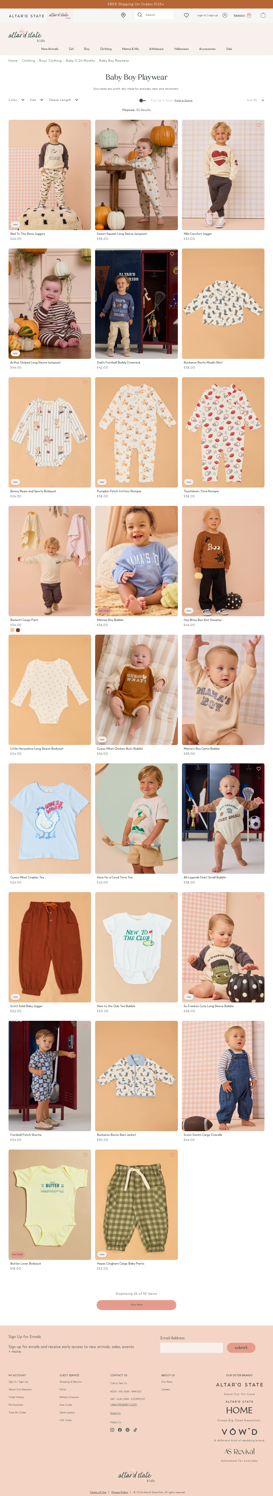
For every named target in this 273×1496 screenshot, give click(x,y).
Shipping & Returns (71, 1381)
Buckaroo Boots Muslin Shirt (203, 362)
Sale (229, 49)
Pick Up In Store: (162, 100)
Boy (86, 49)
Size (33, 100)
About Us (168, 1375)
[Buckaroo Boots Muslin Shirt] (223, 303)
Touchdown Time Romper (201, 491)
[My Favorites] (85, 125)
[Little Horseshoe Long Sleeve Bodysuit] (50, 690)
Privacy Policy (120, 1492)
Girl (71, 49)
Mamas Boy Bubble (110, 620)
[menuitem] (49, 48)
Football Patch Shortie (26, 1135)
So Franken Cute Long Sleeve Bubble (209, 1006)
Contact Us (118, 1375)
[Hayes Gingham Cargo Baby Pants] (136, 1205)
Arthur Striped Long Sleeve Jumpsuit (35, 362)
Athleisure (156, 49)
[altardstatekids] (59, 15)
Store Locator (67, 1412)
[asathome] (239, 1407)
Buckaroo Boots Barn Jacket (116, 1135)
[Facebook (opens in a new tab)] (119, 1429)
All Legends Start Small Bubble (205, 877)
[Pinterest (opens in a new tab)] (127, 1429)
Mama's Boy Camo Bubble (202, 749)
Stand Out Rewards (20, 1389)
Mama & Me (130, 49)
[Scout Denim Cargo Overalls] (223, 1076)
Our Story (167, 1381)
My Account (17, 1375)
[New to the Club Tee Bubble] (136, 947)
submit (241, 1347)
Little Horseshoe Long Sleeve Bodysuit (37, 749)
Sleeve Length (60, 100)
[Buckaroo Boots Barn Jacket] (136, 1076)
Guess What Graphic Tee (27, 877)
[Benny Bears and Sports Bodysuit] (50, 432)
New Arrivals (49, 49)
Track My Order (17, 1412)
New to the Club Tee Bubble (116, 1006)
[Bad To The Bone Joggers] (50, 175)
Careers (165, 1389)
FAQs (63, 1389)
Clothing (106, 49)
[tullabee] (136, 34)
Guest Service (69, 1375)
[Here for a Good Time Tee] (136, 818)
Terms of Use (98, 1492)
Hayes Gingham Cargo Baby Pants (120, 1263)
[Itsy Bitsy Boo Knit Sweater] (223, 561)
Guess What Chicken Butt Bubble (120, 749)
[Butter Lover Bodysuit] (50, 1205)
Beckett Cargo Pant (24, 620)
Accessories (207, 49)
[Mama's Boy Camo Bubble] (223, 690)
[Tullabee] (136, 1474)
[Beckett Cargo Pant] (50, 561)
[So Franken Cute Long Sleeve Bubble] (223, 947)
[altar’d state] (26, 16)
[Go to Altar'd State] (239, 1384)
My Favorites (16, 1404)
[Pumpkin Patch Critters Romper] (136, 432)
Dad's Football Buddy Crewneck (118, 362)
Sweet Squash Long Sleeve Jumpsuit (122, 234)
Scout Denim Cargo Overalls (203, 1135)
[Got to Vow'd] (239, 1431)
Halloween (181, 49)
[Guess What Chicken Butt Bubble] (136, 690)
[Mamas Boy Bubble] (136, 561)
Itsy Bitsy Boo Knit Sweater (203, 620)
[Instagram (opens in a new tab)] (112, 1429)
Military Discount (69, 1397)
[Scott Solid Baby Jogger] (50, 947)
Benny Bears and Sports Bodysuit (33, 491)
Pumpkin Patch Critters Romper (119, 491)
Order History (16, 1397)
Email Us (115, 1413)
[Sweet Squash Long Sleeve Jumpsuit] (136, 175)
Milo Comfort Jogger (198, 234)
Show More (136, 1304)
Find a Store (184, 100)
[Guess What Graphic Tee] (50, 818)
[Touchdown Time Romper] (223, 432)
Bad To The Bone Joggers (27, 234)
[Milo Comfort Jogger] (223, 175)
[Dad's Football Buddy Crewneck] (136, 303)
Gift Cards (66, 1420)
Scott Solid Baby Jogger (26, 1006)
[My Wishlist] (186, 15)
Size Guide (66, 1404)
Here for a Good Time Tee (115, 877)
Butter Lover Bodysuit (25, 1263)
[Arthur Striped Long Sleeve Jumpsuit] (50, 303)
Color (13, 100)
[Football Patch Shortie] (50, 1076)
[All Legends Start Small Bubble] (223, 818)
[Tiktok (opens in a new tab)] (135, 1429)
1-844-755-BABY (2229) (123, 1404)
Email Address (172, 1338)
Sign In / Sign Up (18, 1381)
